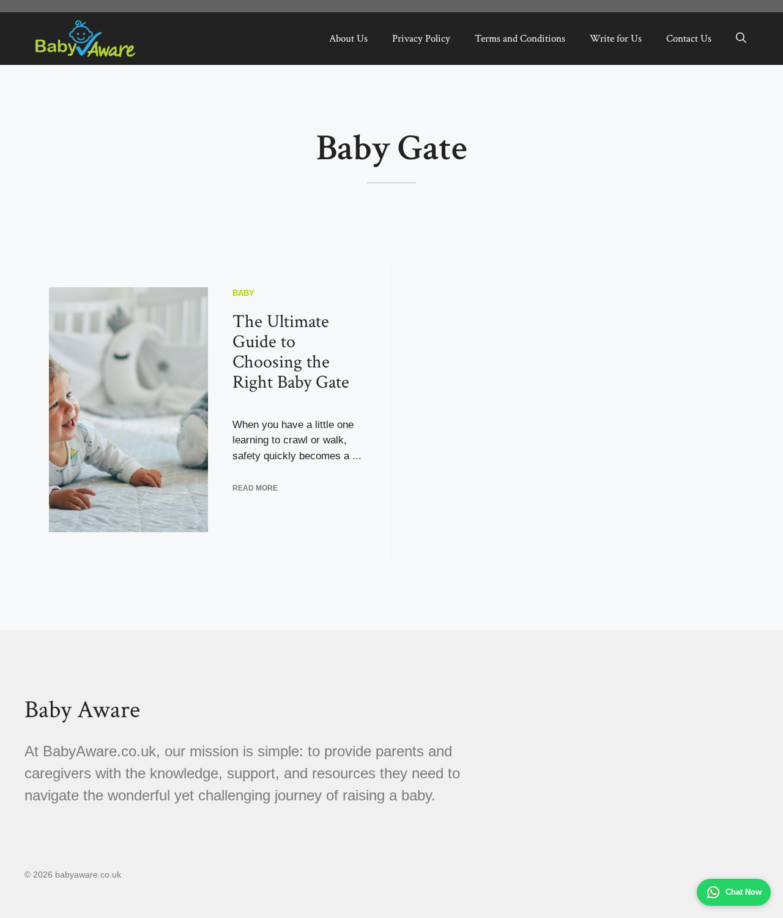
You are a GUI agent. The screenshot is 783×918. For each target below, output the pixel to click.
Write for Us (616, 38)
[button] (741, 38)
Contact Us (688, 38)
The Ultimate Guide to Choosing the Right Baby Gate (290, 352)
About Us (348, 38)
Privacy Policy (421, 38)
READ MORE (255, 488)
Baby (243, 293)
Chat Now (743, 892)
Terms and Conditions (520, 38)
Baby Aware (82, 710)
